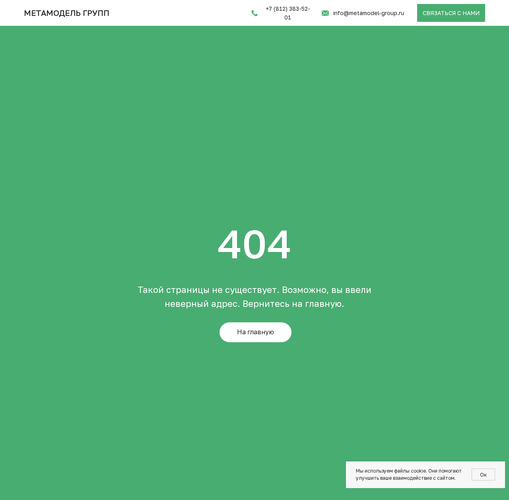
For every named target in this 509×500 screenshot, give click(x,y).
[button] (451, 13)
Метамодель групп (66, 12)
